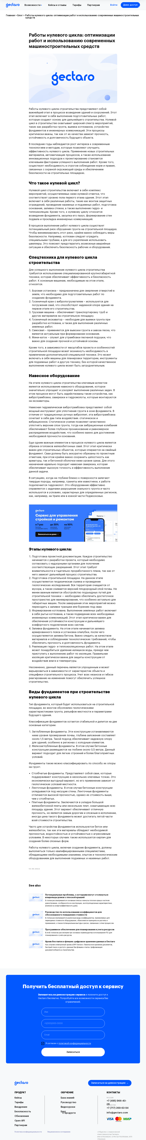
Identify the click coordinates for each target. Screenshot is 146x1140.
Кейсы (18, 1098)
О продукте (69, 1113)
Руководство (68, 1102)
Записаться (73, 1052)
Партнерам (93, 5)
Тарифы (76, 5)
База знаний (67, 1098)
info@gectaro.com (117, 1113)
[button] (130, 5)
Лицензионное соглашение (58, 1132)
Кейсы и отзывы (57, 5)
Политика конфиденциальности (28, 1132)
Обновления (22, 1116)
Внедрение (21, 1107)
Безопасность (23, 1111)
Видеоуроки (68, 1107)
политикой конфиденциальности (75, 1043)
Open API (20, 1121)
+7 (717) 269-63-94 (117, 1108)
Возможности (32, 5)
